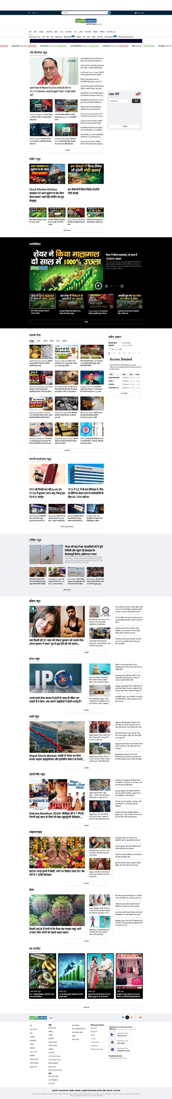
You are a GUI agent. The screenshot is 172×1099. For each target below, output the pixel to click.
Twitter (127, 1017)
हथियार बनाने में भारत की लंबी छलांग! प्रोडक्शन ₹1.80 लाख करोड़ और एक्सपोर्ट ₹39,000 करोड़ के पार (91, 108)
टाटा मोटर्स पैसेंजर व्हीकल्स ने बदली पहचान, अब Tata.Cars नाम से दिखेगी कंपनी (65, 117)
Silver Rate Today (55, 1060)
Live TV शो (33, 1052)
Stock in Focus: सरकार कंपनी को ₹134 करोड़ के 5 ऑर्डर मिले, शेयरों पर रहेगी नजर (41, 141)
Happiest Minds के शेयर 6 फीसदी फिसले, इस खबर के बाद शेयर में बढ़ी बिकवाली (91, 122)
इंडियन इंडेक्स (67, 37)
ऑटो (52, 37)
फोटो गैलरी (88, 32)
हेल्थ (75, 32)
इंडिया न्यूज (34, 601)
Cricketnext (95, 1042)
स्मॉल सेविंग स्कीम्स (77, 1032)
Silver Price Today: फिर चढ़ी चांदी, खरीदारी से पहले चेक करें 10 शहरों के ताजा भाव (66, 415)
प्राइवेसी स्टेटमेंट (87, 1091)
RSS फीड (117, 1091)
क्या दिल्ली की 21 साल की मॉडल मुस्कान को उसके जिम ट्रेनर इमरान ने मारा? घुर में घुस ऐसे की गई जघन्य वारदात (92, 94)
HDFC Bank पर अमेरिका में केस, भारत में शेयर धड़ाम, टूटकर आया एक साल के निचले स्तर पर (37, 518)
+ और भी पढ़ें (67, 450)
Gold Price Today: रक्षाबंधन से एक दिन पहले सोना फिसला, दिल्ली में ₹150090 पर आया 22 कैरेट (91, 415)
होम (30, 32)
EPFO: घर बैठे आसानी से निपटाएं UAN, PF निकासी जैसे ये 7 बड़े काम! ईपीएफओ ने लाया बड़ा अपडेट (92, 440)
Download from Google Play (120, 1034)
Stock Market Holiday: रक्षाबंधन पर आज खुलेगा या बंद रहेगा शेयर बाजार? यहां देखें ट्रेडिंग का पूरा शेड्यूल (46, 195)
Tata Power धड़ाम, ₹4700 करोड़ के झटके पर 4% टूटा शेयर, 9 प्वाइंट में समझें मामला (56, 518)
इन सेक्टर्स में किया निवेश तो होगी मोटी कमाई (83, 191)
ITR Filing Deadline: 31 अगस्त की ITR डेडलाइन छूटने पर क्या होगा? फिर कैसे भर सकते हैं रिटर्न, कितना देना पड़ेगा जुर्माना (40, 440)
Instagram (132, 1017)
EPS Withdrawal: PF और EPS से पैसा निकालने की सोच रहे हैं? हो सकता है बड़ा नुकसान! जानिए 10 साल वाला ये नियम (66, 389)
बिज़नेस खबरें (52, 1028)
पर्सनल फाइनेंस (34, 1063)
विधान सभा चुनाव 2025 (55, 1070)
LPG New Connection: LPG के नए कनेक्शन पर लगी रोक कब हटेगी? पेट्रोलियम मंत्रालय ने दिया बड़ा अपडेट (40, 389)
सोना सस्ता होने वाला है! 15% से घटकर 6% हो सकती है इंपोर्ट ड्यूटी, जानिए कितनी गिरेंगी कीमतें (91, 363)
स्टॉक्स (51, 1035)
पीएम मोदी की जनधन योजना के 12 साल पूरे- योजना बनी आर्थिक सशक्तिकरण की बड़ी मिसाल (92, 101)
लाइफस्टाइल (58, 37)
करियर (104, 1091)
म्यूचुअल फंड (33, 1067)
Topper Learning (96, 1049)
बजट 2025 (33, 1029)
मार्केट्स (32, 1044)
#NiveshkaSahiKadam (125, 37)
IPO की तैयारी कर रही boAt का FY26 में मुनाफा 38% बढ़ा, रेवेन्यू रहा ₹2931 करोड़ (47, 493)
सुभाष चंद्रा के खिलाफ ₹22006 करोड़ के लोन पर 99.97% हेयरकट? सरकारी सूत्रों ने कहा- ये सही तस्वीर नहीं (53, 91)
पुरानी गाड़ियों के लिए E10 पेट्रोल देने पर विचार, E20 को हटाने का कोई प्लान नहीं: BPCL (92, 59)
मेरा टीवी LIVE (111, 32)
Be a (99, 24)
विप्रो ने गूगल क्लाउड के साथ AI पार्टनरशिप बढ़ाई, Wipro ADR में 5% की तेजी (92, 80)
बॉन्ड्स (74, 1036)
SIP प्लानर (52, 1083)
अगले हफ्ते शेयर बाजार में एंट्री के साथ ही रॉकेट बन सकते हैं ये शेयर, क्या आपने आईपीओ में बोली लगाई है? (92, 87)
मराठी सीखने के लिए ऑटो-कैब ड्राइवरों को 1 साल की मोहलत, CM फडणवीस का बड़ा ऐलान (92, 129)
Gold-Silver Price (34, 37)
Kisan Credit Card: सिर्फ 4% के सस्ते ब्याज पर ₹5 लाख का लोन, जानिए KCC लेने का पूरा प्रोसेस (66, 363)
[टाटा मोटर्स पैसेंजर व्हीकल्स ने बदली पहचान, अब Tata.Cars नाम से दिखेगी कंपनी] (66, 105)
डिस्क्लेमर (78, 1091)
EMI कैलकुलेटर (53, 1080)
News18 (94, 1028)
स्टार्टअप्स (51, 1053)
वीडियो (95, 32)
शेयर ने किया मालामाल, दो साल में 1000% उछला (37, 221)
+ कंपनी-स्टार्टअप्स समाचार (66, 527)
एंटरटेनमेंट (100, 37)
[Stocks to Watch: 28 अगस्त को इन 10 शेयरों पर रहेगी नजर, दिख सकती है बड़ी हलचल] (41, 105)
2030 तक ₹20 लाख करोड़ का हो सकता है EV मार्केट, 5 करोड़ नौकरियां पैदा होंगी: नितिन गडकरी (92, 66)
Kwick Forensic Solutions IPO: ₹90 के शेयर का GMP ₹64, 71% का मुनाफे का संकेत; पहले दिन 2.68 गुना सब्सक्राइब (92, 115)
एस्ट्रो (88, 37)
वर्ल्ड (43, 37)
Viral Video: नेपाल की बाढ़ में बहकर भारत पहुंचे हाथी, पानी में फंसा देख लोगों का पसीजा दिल (76, 581)
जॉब (84, 37)
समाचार (41, 32)
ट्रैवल (81, 32)
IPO (61, 32)
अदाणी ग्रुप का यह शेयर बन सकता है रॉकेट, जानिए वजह (95, 221)
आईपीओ (51, 1049)
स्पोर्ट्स (93, 37)
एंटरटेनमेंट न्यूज (37, 774)
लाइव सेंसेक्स (75, 1025)
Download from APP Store (120, 1041)
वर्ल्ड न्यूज (34, 716)
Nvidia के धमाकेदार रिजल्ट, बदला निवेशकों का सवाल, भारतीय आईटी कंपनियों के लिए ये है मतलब (76, 518)
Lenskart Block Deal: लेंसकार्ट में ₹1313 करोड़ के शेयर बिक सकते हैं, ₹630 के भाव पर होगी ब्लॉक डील (65, 141)
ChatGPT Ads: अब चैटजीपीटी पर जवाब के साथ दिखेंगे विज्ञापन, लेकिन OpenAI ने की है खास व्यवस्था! (94, 518)
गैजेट (47, 37)
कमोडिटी (102, 32)
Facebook (123, 1017)
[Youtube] (140, 1017)
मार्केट (35, 32)
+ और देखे (67, 150)
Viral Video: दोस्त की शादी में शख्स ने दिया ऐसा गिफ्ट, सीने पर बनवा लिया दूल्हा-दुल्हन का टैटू (95, 581)
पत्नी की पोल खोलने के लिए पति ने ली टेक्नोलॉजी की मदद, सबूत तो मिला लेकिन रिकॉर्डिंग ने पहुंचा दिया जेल (37, 581)
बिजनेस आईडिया (53, 1063)
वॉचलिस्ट (32, 1048)
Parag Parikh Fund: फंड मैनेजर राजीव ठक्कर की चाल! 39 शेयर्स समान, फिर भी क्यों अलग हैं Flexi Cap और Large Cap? (91, 389)
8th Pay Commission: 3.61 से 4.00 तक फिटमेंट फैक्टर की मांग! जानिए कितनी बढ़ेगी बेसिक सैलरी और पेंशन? (40, 415)
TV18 (93, 1035)
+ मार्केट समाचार (67, 230)
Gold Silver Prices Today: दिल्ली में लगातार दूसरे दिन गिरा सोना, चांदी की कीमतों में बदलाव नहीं (92, 73)
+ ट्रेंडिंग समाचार (66, 590)
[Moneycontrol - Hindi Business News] (86, 22)
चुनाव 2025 (52, 1067)
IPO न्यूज (34, 658)
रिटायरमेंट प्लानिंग (54, 1076)
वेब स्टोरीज (69, 32)
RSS (136, 1017)
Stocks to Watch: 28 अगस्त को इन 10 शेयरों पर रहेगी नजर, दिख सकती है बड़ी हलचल (41, 117)
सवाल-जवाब (75, 1039)
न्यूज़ (31, 1033)
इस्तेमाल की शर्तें (96, 1091)
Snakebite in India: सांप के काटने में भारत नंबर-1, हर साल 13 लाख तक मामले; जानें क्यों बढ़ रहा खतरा (56, 581)
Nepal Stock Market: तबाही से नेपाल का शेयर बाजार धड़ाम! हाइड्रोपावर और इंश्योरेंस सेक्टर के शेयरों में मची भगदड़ (92, 142)
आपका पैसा (49, 32)
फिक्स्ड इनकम (34, 1059)
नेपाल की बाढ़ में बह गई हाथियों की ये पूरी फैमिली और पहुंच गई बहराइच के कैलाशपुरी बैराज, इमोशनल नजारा (84, 550)
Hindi (33, 13)
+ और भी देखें (124, 393)
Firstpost (94, 1031)
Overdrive (94, 1046)
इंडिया (56, 32)
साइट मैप (109, 1091)
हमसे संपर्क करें (64, 1091)
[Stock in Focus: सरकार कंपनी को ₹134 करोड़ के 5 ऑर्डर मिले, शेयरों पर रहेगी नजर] (41, 129)
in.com (93, 1039)
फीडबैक (71, 1091)
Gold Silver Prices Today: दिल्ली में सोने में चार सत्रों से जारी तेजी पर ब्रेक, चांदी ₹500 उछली (66, 440)
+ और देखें (124, 126)
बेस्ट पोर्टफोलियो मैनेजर (78, 1029)
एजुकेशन (78, 37)
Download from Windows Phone (120, 1049)
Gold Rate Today (54, 1056)
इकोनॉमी (51, 1039)
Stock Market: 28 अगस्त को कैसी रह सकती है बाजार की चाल (76, 222)
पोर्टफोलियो (33, 1041)
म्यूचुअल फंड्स (53, 1042)
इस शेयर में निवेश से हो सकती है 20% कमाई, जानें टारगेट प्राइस (56, 222)
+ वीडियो (86, 322)
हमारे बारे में (55, 1091)
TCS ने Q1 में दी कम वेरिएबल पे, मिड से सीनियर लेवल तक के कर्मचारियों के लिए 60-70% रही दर (86, 493)
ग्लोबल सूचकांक (108, 37)
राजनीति (32, 1037)
